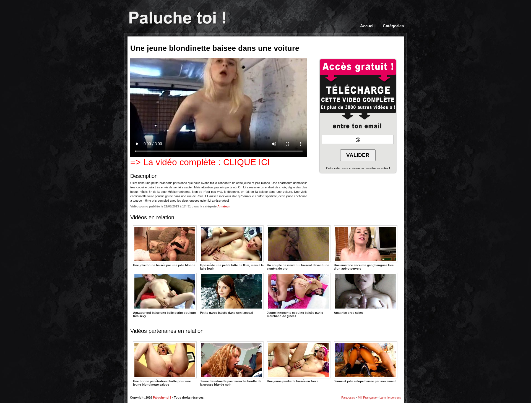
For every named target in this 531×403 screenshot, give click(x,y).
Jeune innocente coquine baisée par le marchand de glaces (295, 314)
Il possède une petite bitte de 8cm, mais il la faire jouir (232, 267)
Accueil (367, 26)
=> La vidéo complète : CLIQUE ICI (200, 162)
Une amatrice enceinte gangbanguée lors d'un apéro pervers (364, 267)
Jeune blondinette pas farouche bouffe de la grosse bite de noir (230, 383)
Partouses (348, 397)
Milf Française (367, 397)
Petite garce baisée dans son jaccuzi (226, 312)
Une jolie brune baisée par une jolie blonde (164, 265)
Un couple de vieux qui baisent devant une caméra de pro (298, 267)
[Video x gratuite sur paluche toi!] (177, 18)
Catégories (393, 26)
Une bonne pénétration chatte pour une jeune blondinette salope (162, 383)
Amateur (223, 206)
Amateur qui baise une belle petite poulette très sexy (164, 314)
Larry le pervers (390, 397)
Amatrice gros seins (348, 312)
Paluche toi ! (162, 397)
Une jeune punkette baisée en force (292, 381)
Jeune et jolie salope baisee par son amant (365, 381)
